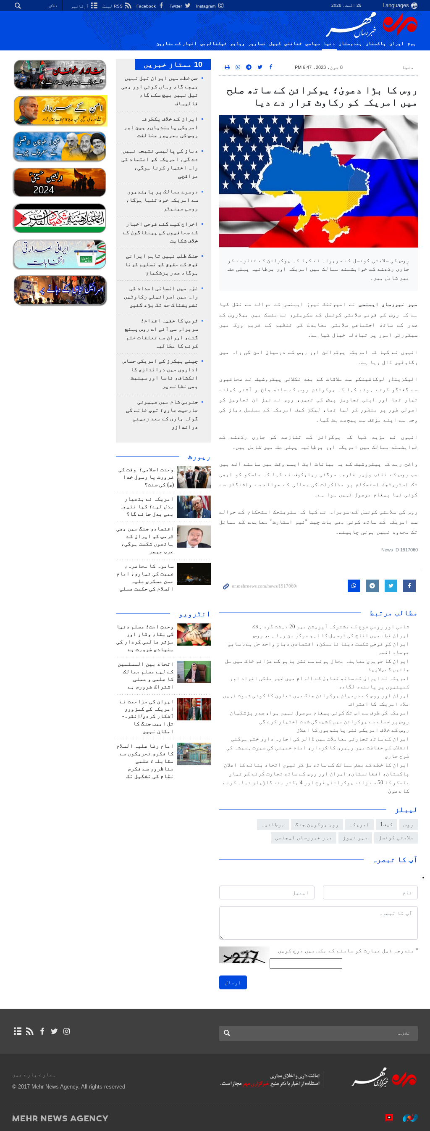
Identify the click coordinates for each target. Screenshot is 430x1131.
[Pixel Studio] (385, 1118)
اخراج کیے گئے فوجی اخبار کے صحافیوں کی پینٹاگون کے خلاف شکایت (160, 232)
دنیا (329, 43)
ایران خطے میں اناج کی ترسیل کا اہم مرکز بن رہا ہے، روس (331, 635)
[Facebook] (42, 1031)
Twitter (176, 6)
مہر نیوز (355, 837)
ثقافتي (293, 43)
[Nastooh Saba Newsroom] (406, 1118)
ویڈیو (237, 43)
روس (409, 824)
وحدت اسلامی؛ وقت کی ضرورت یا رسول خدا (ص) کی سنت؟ (146, 477)
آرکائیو (80, 6)
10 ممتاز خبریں (173, 64)
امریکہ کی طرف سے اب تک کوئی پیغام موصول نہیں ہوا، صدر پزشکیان (319, 713)
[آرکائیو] (17, 1031)
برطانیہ (273, 824)
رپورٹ (199, 456)
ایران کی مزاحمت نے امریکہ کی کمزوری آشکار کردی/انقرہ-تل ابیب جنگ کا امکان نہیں (147, 717)
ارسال (233, 982)
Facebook (146, 6)
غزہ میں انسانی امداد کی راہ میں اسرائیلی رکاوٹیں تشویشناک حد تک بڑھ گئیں (161, 296)
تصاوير (257, 43)
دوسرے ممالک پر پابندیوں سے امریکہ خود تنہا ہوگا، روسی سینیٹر (162, 200)
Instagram (206, 6)
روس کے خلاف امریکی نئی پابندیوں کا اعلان (352, 730)
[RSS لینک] (29, 1031)
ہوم (411, 43)
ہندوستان (350, 43)
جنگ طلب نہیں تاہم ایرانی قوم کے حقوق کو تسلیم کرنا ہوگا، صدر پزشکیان (161, 264)
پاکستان (375, 43)
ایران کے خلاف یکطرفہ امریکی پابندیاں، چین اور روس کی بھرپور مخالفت (161, 127)
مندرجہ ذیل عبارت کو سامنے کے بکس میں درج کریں (348, 950)
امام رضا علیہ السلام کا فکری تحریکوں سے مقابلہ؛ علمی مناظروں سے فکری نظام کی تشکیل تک (145, 761)
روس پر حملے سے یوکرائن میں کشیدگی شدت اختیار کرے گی (334, 722)
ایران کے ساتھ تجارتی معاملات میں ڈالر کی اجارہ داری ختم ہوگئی (320, 739)
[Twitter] (54, 1031)
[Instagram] (66, 1031)
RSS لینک (113, 6)
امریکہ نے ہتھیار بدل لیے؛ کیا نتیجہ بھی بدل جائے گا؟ (147, 506)
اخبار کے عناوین (176, 43)
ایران (396, 43)
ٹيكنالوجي (213, 43)
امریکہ (359, 824)
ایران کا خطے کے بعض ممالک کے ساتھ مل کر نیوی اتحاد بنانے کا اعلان (316, 765)
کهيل (275, 43)
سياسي (312, 43)
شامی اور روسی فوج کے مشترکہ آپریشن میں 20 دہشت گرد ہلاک (330, 627)
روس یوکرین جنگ (317, 824)
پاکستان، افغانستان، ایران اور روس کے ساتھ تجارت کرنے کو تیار (319, 774)
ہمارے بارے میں (34, 1074)
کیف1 (386, 824)
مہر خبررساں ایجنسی (303, 837)
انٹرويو (194, 613)
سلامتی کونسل (396, 837)
